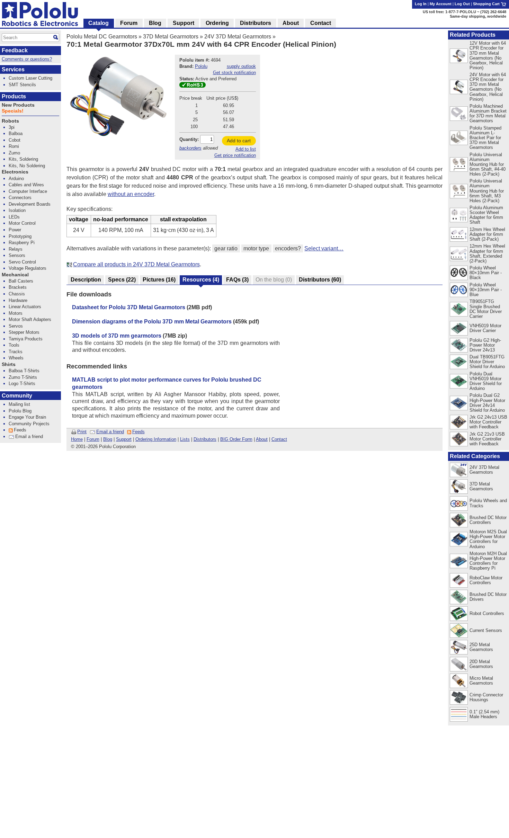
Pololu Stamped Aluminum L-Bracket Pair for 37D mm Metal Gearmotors (485, 137)
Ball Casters (21, 281)
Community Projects (29, 423)
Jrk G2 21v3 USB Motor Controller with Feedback (487, 438)
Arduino (16, 178)
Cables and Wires (26, 184)
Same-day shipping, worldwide (478, 16)
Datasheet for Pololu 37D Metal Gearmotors (128, 307)
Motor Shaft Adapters (30, 319)
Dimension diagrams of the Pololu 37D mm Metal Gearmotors (152, 321)
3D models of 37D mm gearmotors (116, 336)
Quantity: (189, 139)
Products (14, 96)
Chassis (17, 293)
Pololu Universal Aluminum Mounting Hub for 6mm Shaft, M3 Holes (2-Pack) (487, 190)
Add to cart (239, 140)
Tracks (16, 351)
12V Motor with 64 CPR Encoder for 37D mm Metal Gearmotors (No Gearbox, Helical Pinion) (488, 55)
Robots (10, 121)
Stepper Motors (24, 332)
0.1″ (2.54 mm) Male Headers (484, 714)
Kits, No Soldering (27, 165)
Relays (16, 249)
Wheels (16, 357)
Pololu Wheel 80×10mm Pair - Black (486, 272)
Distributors (205, 439)
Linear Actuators (25, 306)
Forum (93, 439)
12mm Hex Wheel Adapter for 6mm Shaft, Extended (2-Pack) (487, 253)
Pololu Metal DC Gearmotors (101, 36)
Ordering (217, 23)
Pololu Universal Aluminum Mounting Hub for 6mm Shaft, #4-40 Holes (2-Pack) (488, 164)
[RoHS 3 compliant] (192, 86)
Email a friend (110, 431)
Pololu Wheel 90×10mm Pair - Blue (486, 289)
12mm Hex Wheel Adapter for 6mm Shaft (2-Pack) (487, 234)
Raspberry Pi (22, 242)
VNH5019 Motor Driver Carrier (485, 328)
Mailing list (19, 404)
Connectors (20, 197)
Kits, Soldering (23, 159)
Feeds (138, 431)
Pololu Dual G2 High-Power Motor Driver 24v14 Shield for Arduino (487, 402)
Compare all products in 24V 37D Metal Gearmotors (136, 264)
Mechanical (15, 274)
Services (13, 69)
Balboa (16, 133)
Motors (16, 313)
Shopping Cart (487, 4)
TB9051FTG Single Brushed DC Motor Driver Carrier (486, 309)
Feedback (15, 50)
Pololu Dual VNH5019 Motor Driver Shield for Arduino (486, 381)
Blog (107, 439)
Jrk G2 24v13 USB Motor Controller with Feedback (488, 421)
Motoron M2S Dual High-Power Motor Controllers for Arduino (488, 539)
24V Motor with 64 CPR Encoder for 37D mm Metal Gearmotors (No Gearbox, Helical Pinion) (488, 86)
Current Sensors (486, 630)
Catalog (98, 23)
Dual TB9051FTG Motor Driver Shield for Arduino (487, 361)
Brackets (18, 287)
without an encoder (131, 194)
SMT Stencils (22, 84)
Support (124, 439)
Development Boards (30, 204)
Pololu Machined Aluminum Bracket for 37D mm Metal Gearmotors (488, 113)
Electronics (15, 172)
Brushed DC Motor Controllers (488, 520)
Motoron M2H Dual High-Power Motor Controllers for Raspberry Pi (488, 561)
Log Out (462, 4)
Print (82, 431)
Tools (14, 345)
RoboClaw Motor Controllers (486, 580)
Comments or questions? (27, 59)
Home (77, 439)
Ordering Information (155, 439)
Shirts (9, 364)
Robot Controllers (487, 613)
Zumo (14, 152)
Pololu (201, 66)
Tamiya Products (26, 338)
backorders (190, 148)
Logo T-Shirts (22, 383)
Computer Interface (28, 191)
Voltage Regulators (27, 268)
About (262, 439)
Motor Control (22, 223)
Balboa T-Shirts (24, 370)
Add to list (245, 149)
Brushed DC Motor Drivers (488, 597)
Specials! (13, 111)
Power (15, 229)
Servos (16, 326)
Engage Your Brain (27, 417)
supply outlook (241, 66)
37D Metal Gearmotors (170, 36)
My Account (441, 4)
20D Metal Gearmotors (481, 664)
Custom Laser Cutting (30, 78)
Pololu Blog (20, 410)
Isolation (17, 210)
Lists (185, 439)
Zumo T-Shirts (23, 377)
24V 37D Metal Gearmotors (237, 36)
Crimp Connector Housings (486, 697)
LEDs (14, 217)
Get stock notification (234, 72)
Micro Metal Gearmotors (481, 681)
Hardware (18, 300)
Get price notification (235, 155)
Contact (279, 439)
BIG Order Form (236, 439)
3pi (12, 127)
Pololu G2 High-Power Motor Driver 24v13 (485, 345)
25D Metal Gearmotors (481, 647)
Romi (14, 146)
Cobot (14, 140)
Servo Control (22, 262)
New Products (18, 105)
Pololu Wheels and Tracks (488, 503)
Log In (421, 4)
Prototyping (20, 236)
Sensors (17, 255)
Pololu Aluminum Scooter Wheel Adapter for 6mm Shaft (486, 215)
